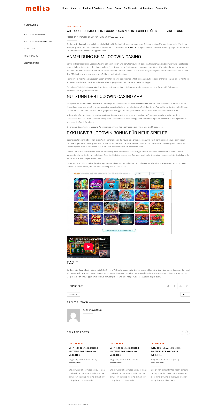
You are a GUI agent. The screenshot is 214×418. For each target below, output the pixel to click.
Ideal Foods (30, 48)
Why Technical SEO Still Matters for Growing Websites (83, 351)
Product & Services (92, 8)
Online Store (146, 8)
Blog (109, 8)
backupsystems (117, 37)
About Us (75, 8)
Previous (73, 294)
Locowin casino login (135, 47)
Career (118, 8)
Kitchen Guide (31, 55)
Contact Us (161, 8)
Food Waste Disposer (34, 34)
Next (185, 294)
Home (65, 8)
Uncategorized (74, 26)
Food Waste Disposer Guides (38, 41)
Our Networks (130, 8)
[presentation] (182, 332)
